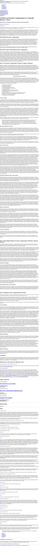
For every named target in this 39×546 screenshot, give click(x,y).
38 (10, 264)
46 (18, 338)
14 (0, 439)
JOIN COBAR (5, 368)
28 (0, 485)
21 (10, 148)
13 (0, 437)
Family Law (2, 15)
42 (18, 300)
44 (0, 519)
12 (18, 74)
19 (0, 463)
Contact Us (3, 534)
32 (0, 493)
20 (0, 465)
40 (0, 510)
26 (4, 216)
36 (28, 254)
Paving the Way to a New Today (8, 383)
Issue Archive (4, 4)
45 (0, 521)
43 (13, 308)
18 (0, 459)
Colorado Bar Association (6, 545)
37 (36, 256)
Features (3, 5)
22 (16, 151)
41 (0, 511)
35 (0, 498)
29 (32, 232)
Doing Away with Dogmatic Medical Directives (11, 390)
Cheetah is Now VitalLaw (6, 397)
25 (0, 479)
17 (0, 455)
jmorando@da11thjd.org (25, 375)
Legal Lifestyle (4, 7)
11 (0, 433)
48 (6, 353)
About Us (3, 533)
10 (0, 432)
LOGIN (1, 368)
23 (23, 155)
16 (0, 447)
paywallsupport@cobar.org (8, 366)
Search (27, 1)
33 (0, 495)
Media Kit (3, 536)
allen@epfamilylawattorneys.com (7, 376)
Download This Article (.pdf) (4, 24)
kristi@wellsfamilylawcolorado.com (30, 373)
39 (24, 271)
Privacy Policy (4, 535)
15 (18, 124)
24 (11, 204)
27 (0, 483)
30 (0, 488)
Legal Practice (4, 6)
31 (33, 244)
